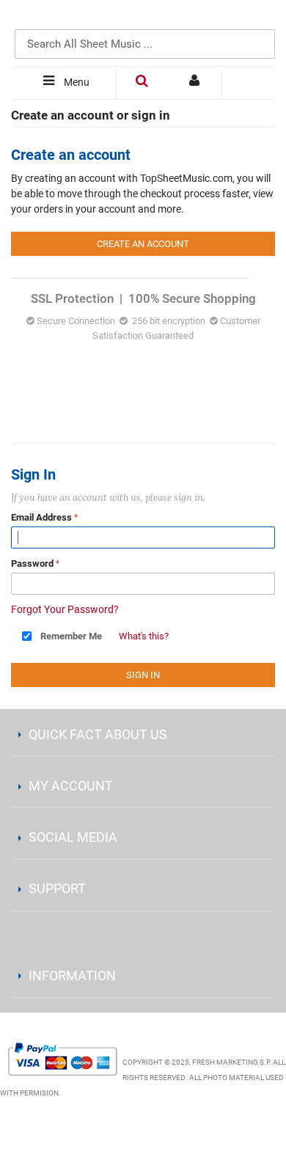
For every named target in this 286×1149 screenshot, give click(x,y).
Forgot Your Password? (65, 609)
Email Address (41, 517)
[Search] (260, 19)
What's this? (144, 636)
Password (32, 563)
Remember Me (71, 636)
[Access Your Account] (195, 83)
